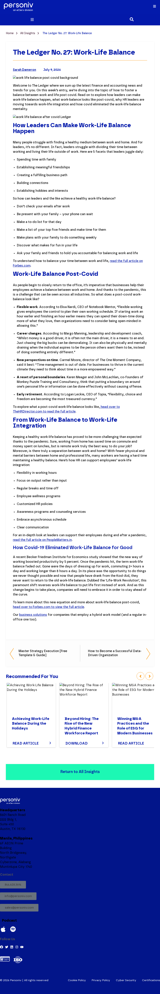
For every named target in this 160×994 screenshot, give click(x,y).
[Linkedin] (11, 947)
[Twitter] (6, 947)
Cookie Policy (77, 980)
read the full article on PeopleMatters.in (42, 539)
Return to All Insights (80, 772)
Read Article (26, 743)
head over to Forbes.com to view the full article (48, 607)
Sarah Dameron (24, 69)
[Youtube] (21, 947)
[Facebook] (1, 947)
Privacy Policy (101, 980)
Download (76, 743)
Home (10, 33)
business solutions (33, 614)
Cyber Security (126, 980)
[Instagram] (16, 947)
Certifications (151, 980)
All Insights (28, 33)
